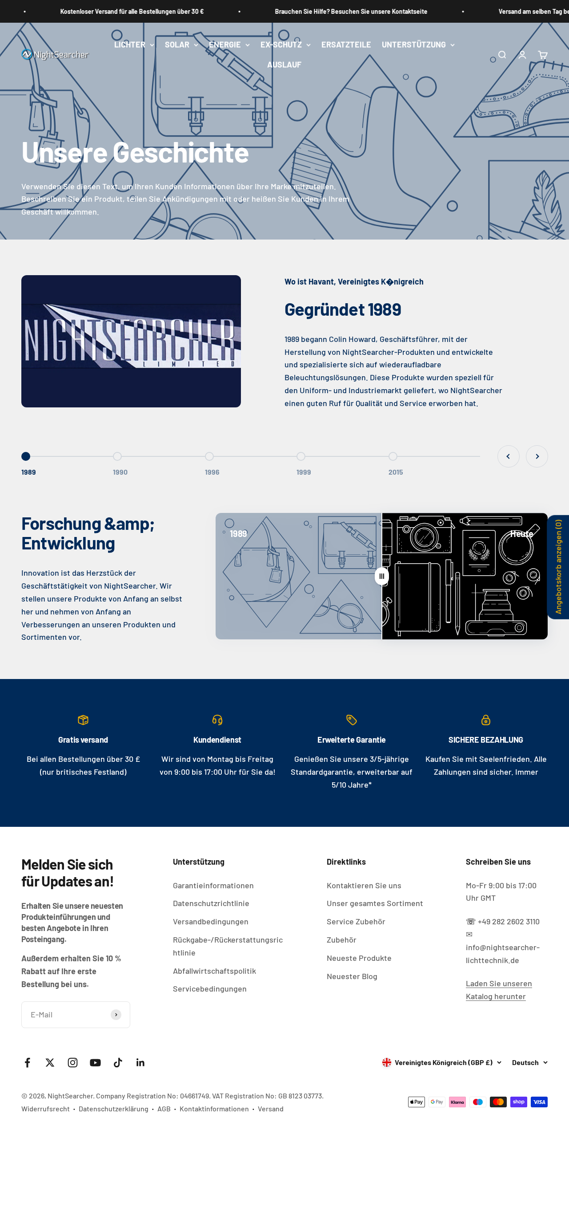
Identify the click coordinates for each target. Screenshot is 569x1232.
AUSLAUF (284, 64)
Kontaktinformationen (214, 1108)
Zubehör (342, 939)
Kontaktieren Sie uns (364, 885)
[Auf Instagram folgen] (73, 1063)
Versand (271, 1108)
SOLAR (177, 44)
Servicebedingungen (210, 988)
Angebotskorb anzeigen (558, 567)
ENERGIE (225, 44)
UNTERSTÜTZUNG (414, 44)
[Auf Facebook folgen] (27, 1063)
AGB (164, 1108)
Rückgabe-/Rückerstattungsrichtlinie (228, 946)
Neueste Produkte (359, 958)
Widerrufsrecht (45, 1108)
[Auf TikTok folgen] (118, 1063)
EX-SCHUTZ (281, 44)
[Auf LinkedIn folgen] (141, 1063)
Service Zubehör (356, 921)
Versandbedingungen (210, 921)
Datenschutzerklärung (113, 1108)
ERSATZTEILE (346, 44)
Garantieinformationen (213, 885)
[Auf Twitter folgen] (50, 1063)
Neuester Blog (352, 976)
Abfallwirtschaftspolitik (214, 971)
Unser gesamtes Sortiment (375, 903)
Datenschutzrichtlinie (211, 903)
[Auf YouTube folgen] (95, 1063)
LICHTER (129, 44)
